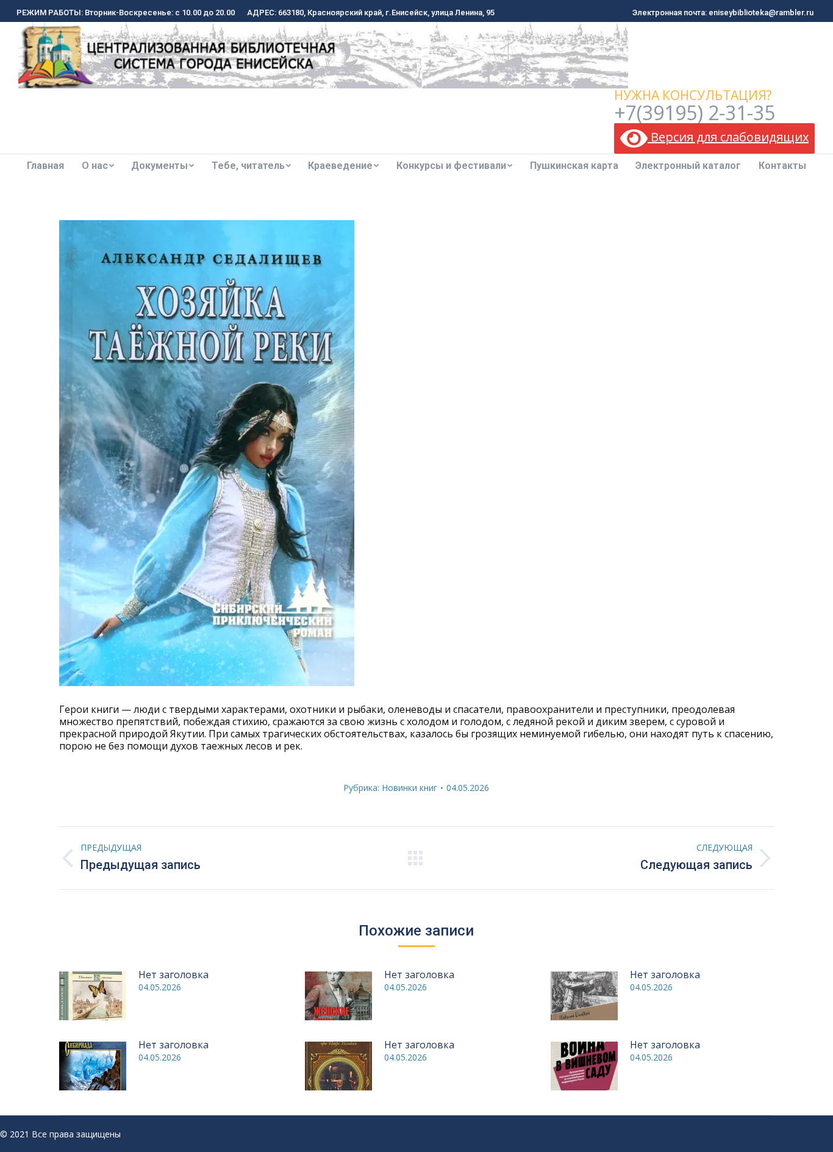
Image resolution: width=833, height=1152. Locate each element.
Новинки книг (409, 787)
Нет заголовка (173, 974)
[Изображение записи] (92, 995)
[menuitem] (45, 165)
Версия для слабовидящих (728, 137)
